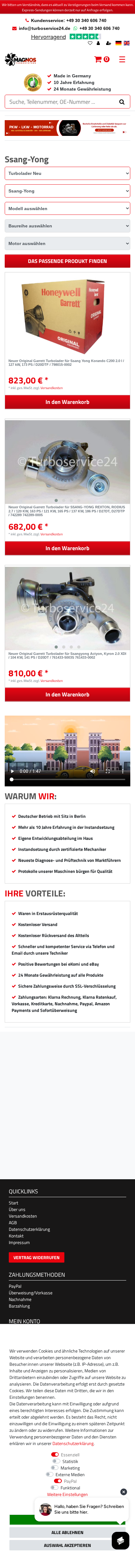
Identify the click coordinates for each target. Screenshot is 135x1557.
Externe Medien (70, 1474)
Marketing (70, 1468)
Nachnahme (20, 1299)
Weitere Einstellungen (67, 1494)
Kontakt (16, 1235)
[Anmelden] (98, 43)
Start (13, 1202)
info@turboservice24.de (44, 28)
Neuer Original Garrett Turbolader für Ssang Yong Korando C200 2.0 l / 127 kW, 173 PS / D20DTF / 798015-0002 (66, 362)
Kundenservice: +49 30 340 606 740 (68, 20)
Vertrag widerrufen (37, 1257)
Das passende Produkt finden (67, 261)
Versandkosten (51, 387)
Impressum (19, 1242)
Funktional (70, 1487)
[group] (67, 462)
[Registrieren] (109, 43)
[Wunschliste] (90, 43)
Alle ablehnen (67, 1532)
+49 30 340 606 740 (99, 28)
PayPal (15, 1286)
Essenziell (70, 1454)
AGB (13, 1222)
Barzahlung (19, 1306)
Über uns (17, 1209)
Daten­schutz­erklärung (73, 1443)
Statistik (70, 1461)
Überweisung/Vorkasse (30, 1292)
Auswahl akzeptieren (67, 1545)
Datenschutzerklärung (29, 1229)
